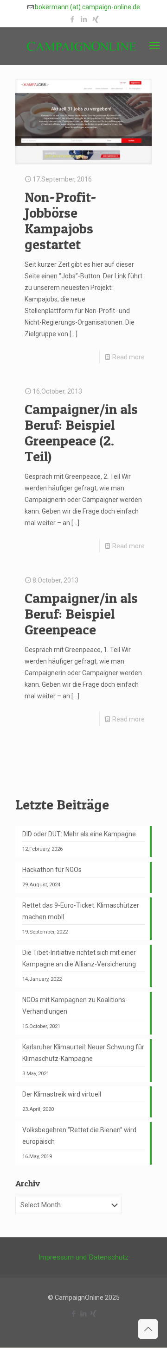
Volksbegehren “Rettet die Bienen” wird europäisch (79, 1135)
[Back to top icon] (148, 1329)
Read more (128, 357)
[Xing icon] (95, 19)
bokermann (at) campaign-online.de (87, 7)
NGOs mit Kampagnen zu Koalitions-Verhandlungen (75, 1005)
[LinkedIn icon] (83, 19)
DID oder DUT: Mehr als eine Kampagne (79, 834)
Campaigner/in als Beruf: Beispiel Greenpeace (81, 613)
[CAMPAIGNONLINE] (83, 46)
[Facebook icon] (72, 19)
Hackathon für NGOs (52, 869)
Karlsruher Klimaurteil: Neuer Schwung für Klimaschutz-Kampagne (83, 1052)
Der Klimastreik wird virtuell (61, 1094)
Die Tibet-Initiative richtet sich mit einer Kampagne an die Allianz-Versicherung (79, 958)
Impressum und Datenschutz (83, 1257)
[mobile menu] (154, 46)
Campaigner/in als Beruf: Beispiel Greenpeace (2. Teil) (81, 432)
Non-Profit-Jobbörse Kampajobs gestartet (60, 220)
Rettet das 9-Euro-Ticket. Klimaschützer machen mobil (80, 911)
